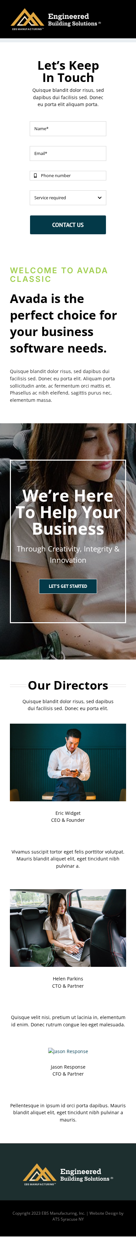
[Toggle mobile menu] (123, 10)
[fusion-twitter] (68, 834)
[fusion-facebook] (57, 834)
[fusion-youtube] (79, 834)
